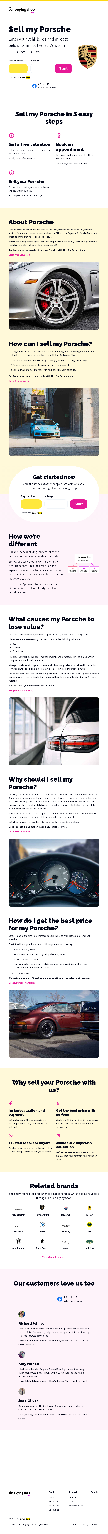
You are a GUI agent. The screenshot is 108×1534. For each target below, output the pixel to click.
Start (63, 68)
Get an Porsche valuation (22, 982)
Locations (72, 1497)
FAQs (70, 1501)
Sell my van (54, 1505)
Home (51, 1497)
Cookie (95, 1524)
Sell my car (54, 1501)
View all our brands (52, 1256)
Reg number (16, 60)
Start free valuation (19, 254)
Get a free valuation (19, 380)
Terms (75, 1524)
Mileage (35, 60)
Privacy (85, 1524)
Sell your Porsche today (21, 690)
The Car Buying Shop (24, 1524)
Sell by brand (55, 1509)
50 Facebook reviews (47, 87)
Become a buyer (75, 1505)
